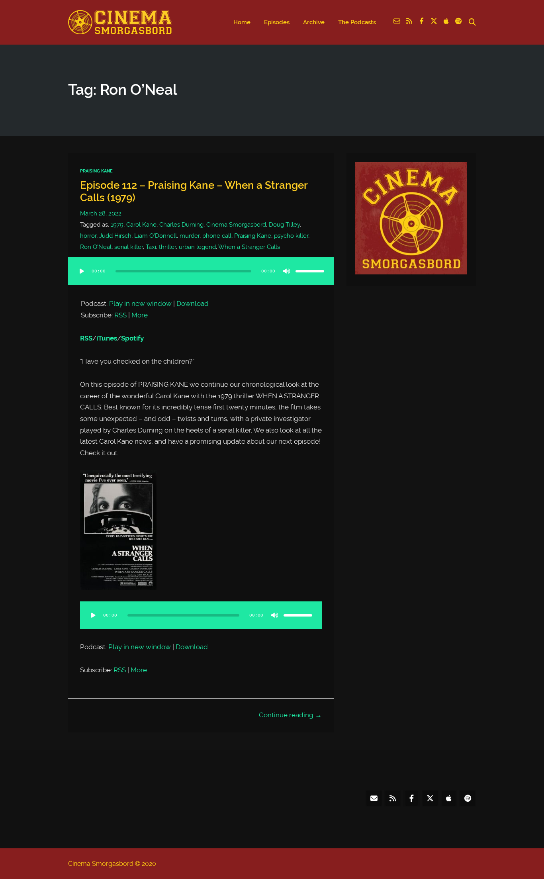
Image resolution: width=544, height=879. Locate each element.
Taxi (151, 247)
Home (241, 22)
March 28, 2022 (100, 213)
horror (88, 235)
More (139, 315)
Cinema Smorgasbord (236, 224)
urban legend (197, 247)
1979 (117, 224)
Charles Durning (181, 224)
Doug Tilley (284, 224)
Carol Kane (141, 224)
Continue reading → (290, 715)
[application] (201, 279)
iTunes (106, 338)
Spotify (132, 338)
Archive (314, 22)
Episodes (277, 22)
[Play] (82, 271)
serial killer (128, 247)
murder (190, 235)
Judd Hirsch (115, 235)
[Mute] (287, 271)
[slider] (309, 271)
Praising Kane (96, 171)
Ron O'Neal (96, 247)
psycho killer (291, 235)
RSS (120, 315)
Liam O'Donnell (155, 235)
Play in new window (140, 303)
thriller (167, 247)
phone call (216, 235)
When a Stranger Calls (249, 247)
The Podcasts (357, 22)
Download (192, 303)
